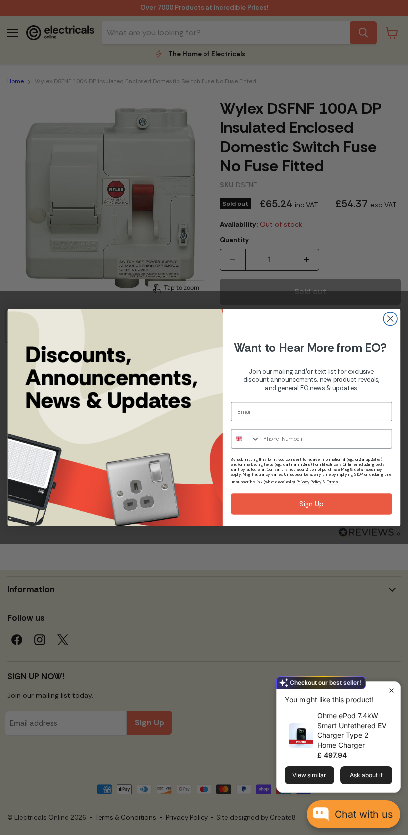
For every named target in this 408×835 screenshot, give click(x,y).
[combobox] (245, 438)
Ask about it (366, 775)
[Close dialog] (390, 319)
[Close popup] (391, 690)
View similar (309, 775)
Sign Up (311, 504)
